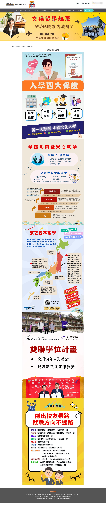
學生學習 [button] (52, 10)
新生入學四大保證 (27, 46)
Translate (103, 5)
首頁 (13, 46)
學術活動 (79, 10)
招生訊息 (35, 10)
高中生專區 (19, 46)
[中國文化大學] (16, 4)
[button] (93, 3)
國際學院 (87, 3)
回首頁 (77, 3)
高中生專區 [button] (19, 10)
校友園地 (87, 10)
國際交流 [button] (60, 10)
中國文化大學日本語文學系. (52, 498)
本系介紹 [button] (43, 10)
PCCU (82, 3)
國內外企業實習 (70, 10)
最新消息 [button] (27, 10)
